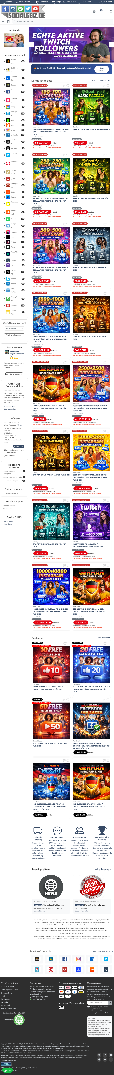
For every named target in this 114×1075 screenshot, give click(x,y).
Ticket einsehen (9, 509)
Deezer (17, 85)
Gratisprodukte (10, 409)
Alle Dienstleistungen (102, 951)
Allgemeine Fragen (13, 481)
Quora (17, 179)
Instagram (17, 113)
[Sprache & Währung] (94, 11)
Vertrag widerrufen (9, 1008)
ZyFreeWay (17, 312)
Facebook (17, 91)
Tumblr (17, 260)
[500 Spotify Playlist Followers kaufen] (7, 352)
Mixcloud (17, 141)
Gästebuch (5, 1005)
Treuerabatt (8, 522)
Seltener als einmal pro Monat (14, 441)
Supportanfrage (9, 505)
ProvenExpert (17, 172)
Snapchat (17, 203)
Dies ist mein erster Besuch (12, 430)
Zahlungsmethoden (9, 990)
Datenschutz (6, 993)
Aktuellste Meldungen (49, 905)
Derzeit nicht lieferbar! (90, 905)
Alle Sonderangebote (101, 80)
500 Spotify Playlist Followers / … (17, 354)
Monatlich (10, 438)
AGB (3, 996)
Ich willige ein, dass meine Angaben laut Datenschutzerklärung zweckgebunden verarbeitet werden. (100, 1011)
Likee (17, 130)
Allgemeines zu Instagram (13, 472)
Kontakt (4, 1002)
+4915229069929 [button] (39, 999)
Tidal (17, 237)
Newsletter (8, 524)
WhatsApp (17, 299)
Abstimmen (18, 446)
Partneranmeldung (10, 493)
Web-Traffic (17, 290)
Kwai (17, 125)
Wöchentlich (11, 435)
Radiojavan (17, 185)
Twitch (17, 265)
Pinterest (17, 163)
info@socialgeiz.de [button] (40, 997)
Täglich (9, 433)
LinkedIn (17, 135)
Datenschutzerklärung (96, 1020)
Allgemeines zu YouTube (13, 477)
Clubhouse (17, 70)
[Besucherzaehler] (6, 1064)
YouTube (17, 305)
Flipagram (17, 100)
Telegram (17, 225)
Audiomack (17, 61)
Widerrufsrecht (7, 987)
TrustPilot (17, 253)
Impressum (6, 999)
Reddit (17, 192)
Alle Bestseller (104, 638)
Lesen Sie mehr (40, 911)
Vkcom (17, 284)
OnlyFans (17, 155)
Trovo (17, 247)
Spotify (17, 219)
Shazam (17, 197)
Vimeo (17, 279)
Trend (20, 425)
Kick (17, 120)
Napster (17, 148)
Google (17, 107)
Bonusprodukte (10, 407)
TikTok (17, 242)
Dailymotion (17, 78)
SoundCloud (17, 212)
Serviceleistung (58, 1048)
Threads (17, 232)
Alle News (102, 869)
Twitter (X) (17, 272)
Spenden (14, 1060)
